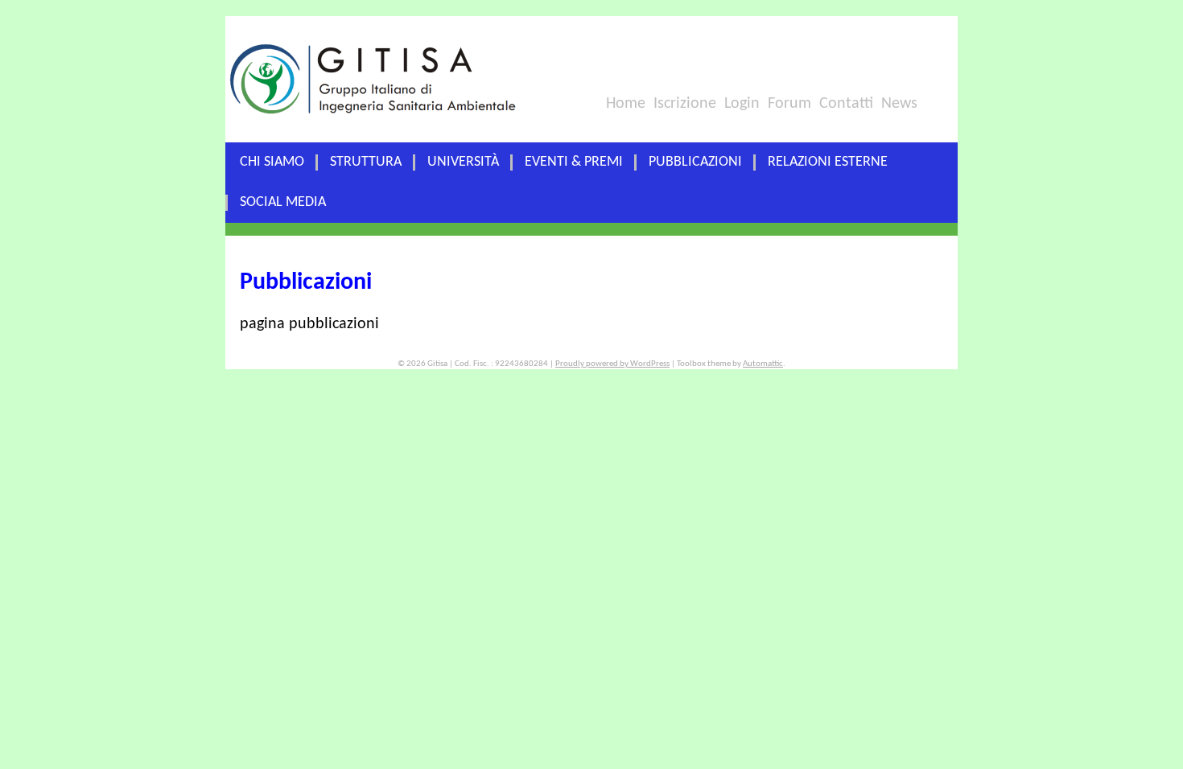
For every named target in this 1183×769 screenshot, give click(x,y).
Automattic (763, 364)
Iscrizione (684, 104)
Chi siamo (272, 162)
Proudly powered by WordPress (612, 364)
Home (625, 104)
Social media (283, 202)
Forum (789, 104)
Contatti (846, 104)
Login (742, 104)
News (899, 104)
